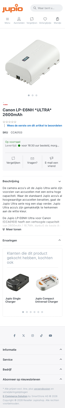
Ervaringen (10, 240)
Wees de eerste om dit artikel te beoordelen (34, 125)
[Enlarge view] (32, 62)
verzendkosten (42, 388)
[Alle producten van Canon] (5, 104)
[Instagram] (32, 335)
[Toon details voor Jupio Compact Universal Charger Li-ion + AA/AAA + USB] (47, 282)
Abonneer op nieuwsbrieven (21, 379)
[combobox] (46, 8)
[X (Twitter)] (23, 335)
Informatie (9, 349)
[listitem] (32, 62)
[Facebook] (15, 335)
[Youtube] (50, 335)
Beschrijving (11, 181)
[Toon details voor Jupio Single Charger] (17, 282)
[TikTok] (41, 335)
